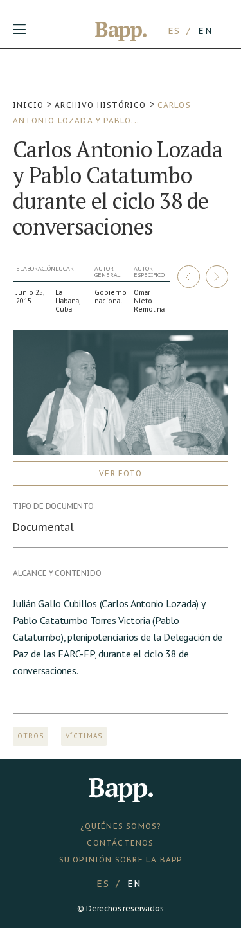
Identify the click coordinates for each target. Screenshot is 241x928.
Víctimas (84, 736)
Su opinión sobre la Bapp (121, 859)
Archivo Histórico (100, 105)
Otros (30, 736)
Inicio (28, 105)
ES (174, 31)
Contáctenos (120, 843)
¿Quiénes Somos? (120, 826)
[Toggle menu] (19, 29)
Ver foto (120, 473)
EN (205, 31)
